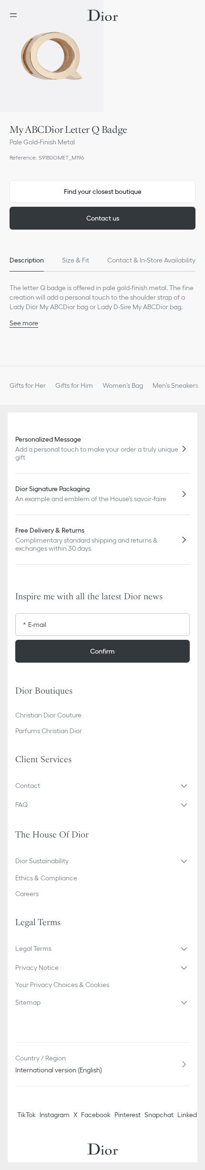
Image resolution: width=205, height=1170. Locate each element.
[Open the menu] (16, 15)
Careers (27, 894)
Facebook (96, 1115)
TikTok (26, 1115)
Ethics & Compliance (46, 878)
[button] (51, 56)
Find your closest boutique (103, 191)
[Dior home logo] (102, 15)
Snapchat (159, 1115)
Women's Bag (122, 385)
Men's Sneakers (175, 385)
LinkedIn (189, 1115)
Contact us (102, 218)
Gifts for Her (28, 385)
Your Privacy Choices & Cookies (62, 984)
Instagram (55, 1115)
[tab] (27, 260)
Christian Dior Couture (48, 715)
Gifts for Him (74, 385)
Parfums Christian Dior (48, 731)
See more (24, 323)
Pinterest (127, 1115)
